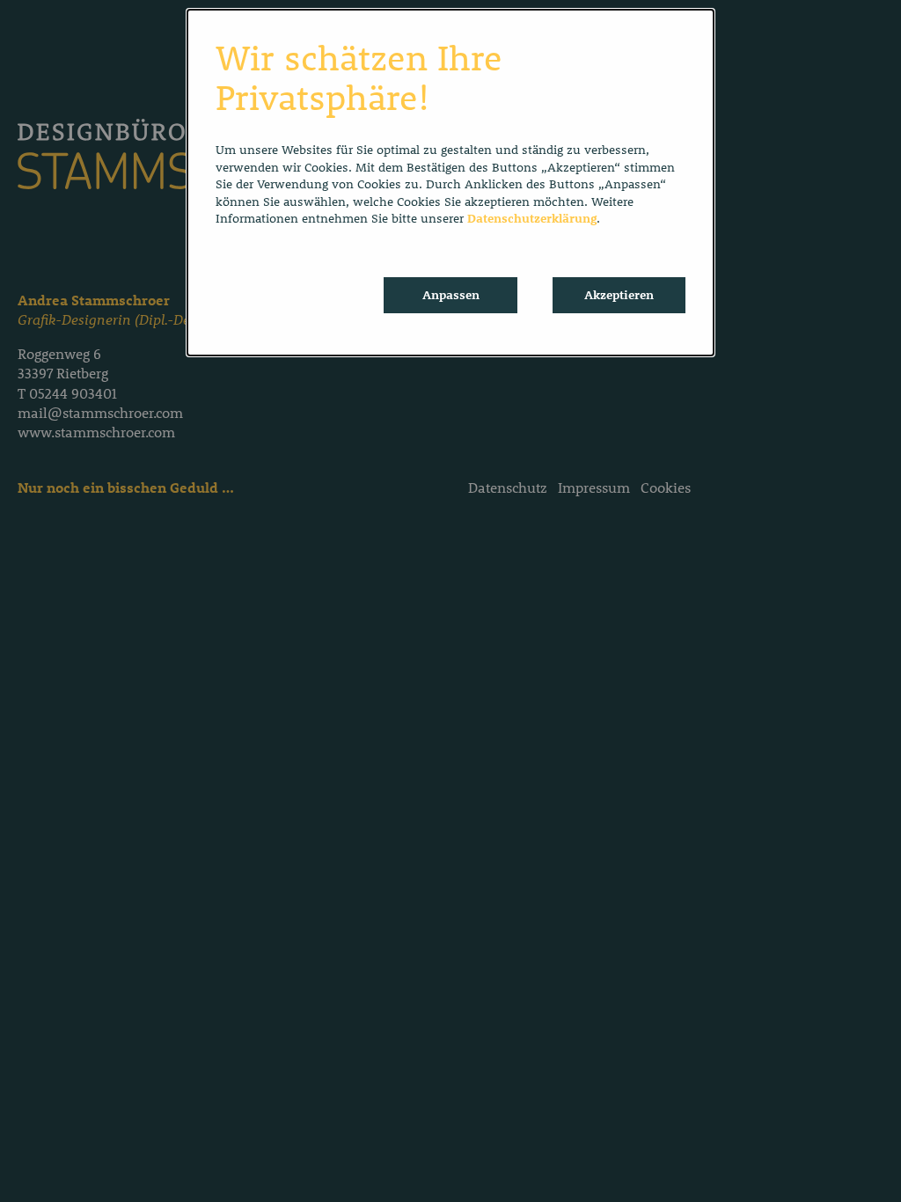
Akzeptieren (619, 295)
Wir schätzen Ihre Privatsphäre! (359, 77)
